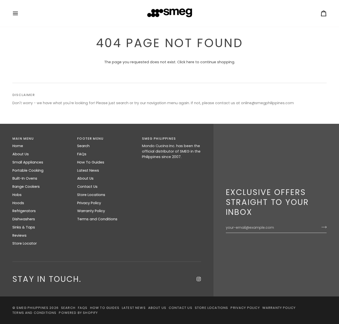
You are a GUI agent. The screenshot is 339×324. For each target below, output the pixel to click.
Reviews (19, 235)
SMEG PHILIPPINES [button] (159, 138)
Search (83, 145)
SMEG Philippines (32, 307)
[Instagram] (199, 279)
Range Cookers (26, 186)
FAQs (81, 154)
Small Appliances (27, 162)
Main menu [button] (23, 138)
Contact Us (87, 186)
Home (17, 145)
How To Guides (90, 162)
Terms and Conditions (97, 219)
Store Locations (91, 194)
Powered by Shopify (78, 312)
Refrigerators (24, 210)
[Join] (322, 227)
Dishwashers (23, 219)
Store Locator (24, 243)
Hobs (17, 194)
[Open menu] (19, 13)
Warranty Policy (91, 210)
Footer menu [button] (90, 138)
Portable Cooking (27, 170)
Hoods (18, 202)
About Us (20, 154)
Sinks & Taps (23, 227)
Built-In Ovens (24, 178)
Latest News (88, 170)
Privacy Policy (89, 202)
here (190, 62)
